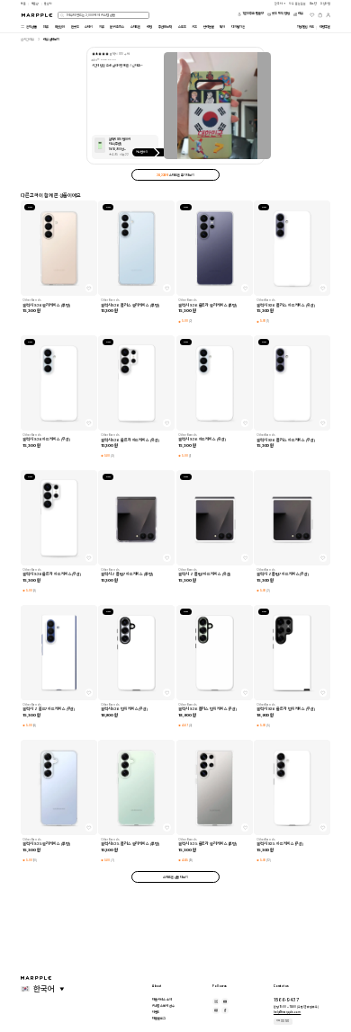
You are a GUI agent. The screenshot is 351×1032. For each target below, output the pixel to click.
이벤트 (156, 1012)
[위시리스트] (312, 15)
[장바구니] (320, 15)
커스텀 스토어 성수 (163, 1006)
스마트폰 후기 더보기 (175, 175)
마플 (23, 3)
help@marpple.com (287, 1012)
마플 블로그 (159, 1018)
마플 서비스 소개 (162, 999)
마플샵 (36, 3)
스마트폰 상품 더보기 (175, 877)
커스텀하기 (142, 152)
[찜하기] (89, 287)
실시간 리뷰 (27, 39)
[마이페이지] (328, 15)
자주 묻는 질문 (282, 1020)
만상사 (48, 3)
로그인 (314, 3)
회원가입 (325, 3)
